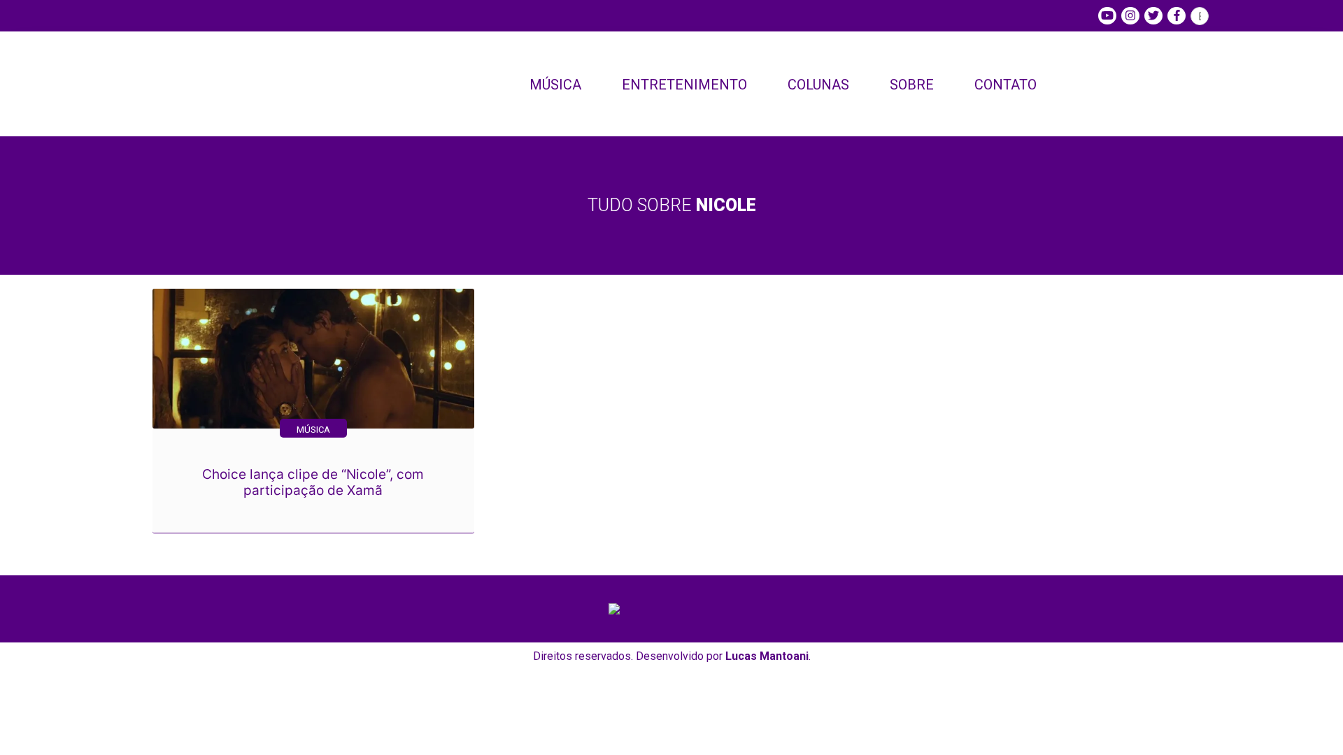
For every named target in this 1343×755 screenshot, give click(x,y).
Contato (1005, 84)
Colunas (818, 84)
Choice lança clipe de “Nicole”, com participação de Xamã (313, 482)
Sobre (912, 84)
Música (555, 84)
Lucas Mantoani (767, 656)
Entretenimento (684, 84)
